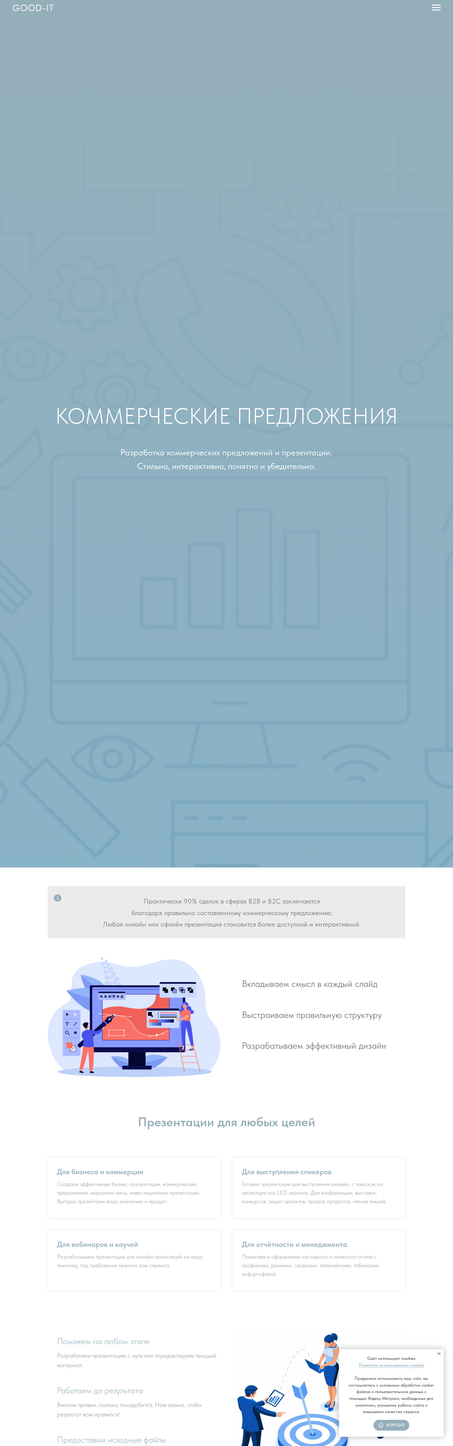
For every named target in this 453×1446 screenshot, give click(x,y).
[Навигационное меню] (436, 8)
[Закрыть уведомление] (439, 1354)
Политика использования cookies (391, 1365)
